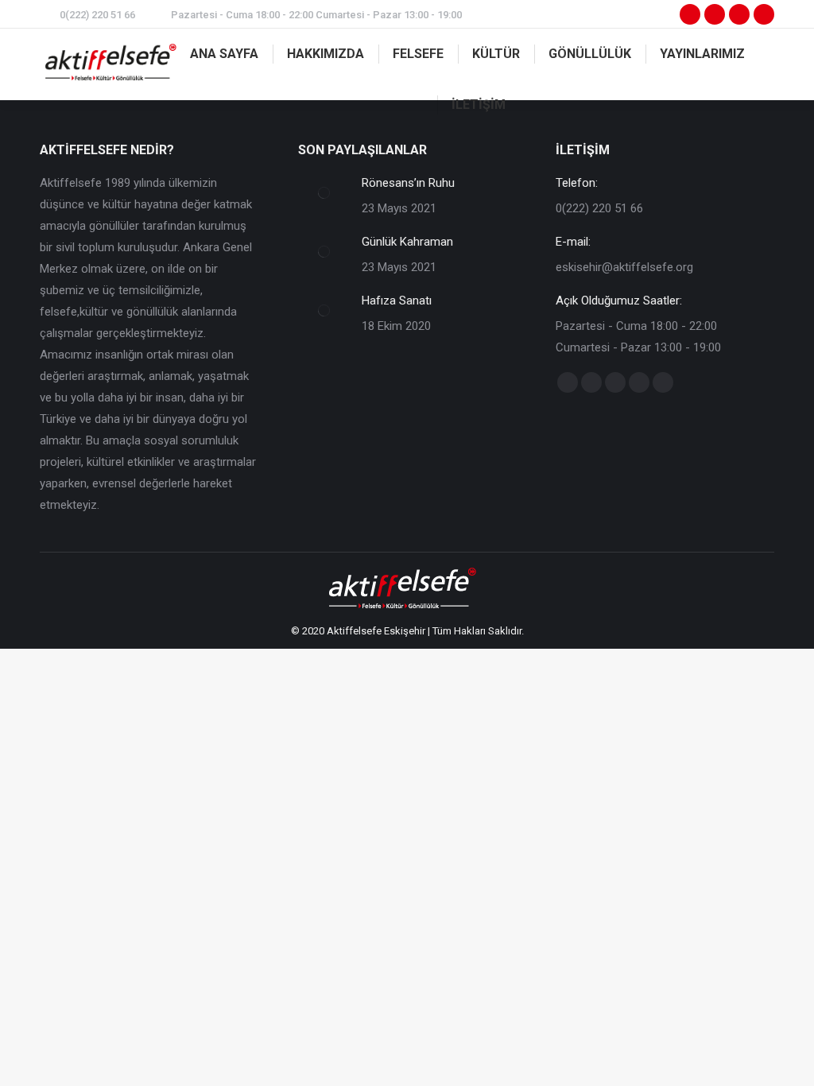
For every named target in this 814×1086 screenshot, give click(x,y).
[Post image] (324, 192)
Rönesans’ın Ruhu (408, 183)
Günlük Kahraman (407, 242)
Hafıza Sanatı (397, 300)
